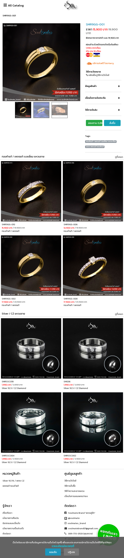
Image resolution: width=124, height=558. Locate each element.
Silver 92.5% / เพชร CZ (13, 480)
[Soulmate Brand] (70, 4)
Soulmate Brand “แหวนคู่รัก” (81, 512)
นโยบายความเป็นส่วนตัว (13, 528)
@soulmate (74, 518)
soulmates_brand (77, 523)
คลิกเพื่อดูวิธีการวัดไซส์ (98, 75)
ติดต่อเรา (7, 533)
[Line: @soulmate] (108, 534)
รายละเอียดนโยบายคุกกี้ (63, 546)
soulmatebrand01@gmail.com (83, 528)
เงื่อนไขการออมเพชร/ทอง (76, 496)
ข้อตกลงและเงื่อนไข (11, 523)
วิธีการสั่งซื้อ (70, 485)
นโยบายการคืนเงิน (11, 518)
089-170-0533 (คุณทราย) (80, 533)
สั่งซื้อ (112, 123)
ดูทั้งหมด (119, 157)
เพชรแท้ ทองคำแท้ (11, 485)
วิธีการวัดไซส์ (70, 480)
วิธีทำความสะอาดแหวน (74, 491)
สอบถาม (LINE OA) (95, 123)
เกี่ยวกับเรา (7, 512)
